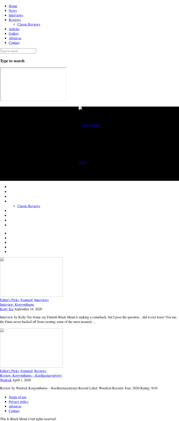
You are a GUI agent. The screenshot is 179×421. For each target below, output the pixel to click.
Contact (14, 42)
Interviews (16, 15)
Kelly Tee (7, 309)
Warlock (6, 380)
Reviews (15, 19)
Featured (27, 299)
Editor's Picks (9, 299)
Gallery (14, 33)
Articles (14, 28)
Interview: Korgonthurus (17, 304)
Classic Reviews (28, 24)
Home (13, 5)
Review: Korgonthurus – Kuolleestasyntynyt (31, 375)
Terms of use (17, 397)
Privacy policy (19, 401)
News (13, 10)
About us (15, 38)
